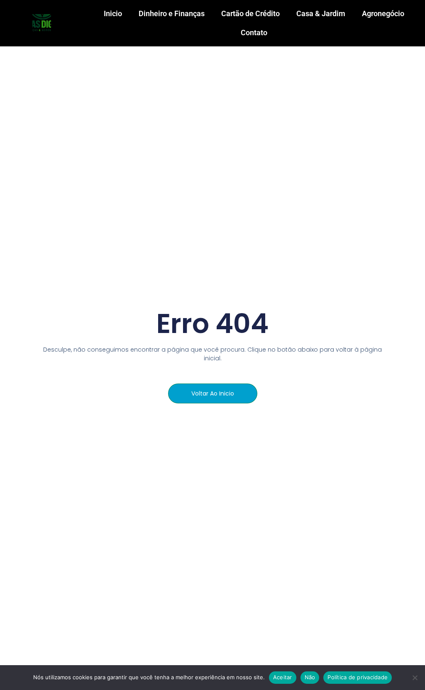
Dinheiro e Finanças (172, 13)
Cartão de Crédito (250, 13)
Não (310, 677)
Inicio (113, 13)
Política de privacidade (357, 677)
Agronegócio (383, 13)
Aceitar (282, 677)
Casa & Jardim (320, 13)
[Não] (414, 677)
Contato (254, 32)
